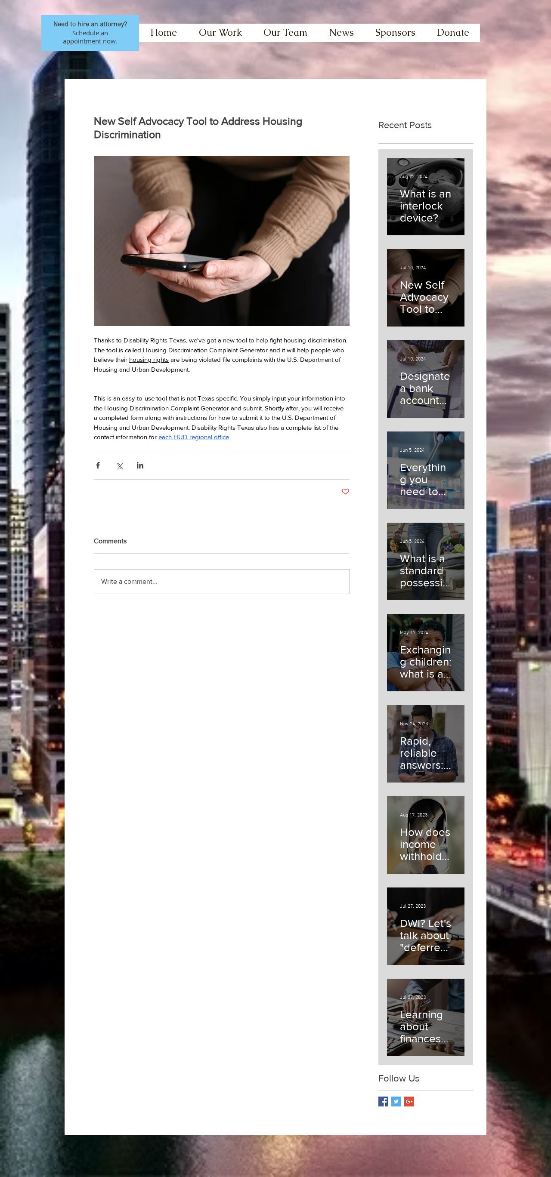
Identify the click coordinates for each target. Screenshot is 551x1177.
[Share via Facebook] (98, 465)
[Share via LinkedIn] (140, 465)
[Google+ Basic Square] (409, 1101)
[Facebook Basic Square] (383, 1101)
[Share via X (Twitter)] (119, 465)
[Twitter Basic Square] (396, 1101)
